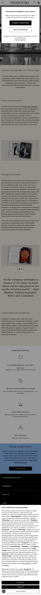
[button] (36, 9)
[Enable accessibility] (4, 591)
